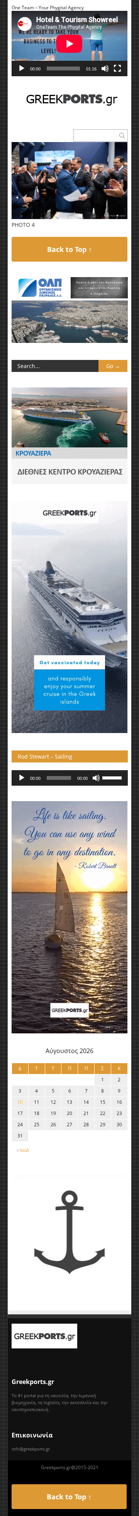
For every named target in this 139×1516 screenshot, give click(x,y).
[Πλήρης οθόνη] (117, 68)
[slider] (113, 777)
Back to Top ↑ (69, 249)
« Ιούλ (23, 1150)
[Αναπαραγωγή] (21, 68)
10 (20, 1102)
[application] (69, 43)
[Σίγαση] (105, 68)
